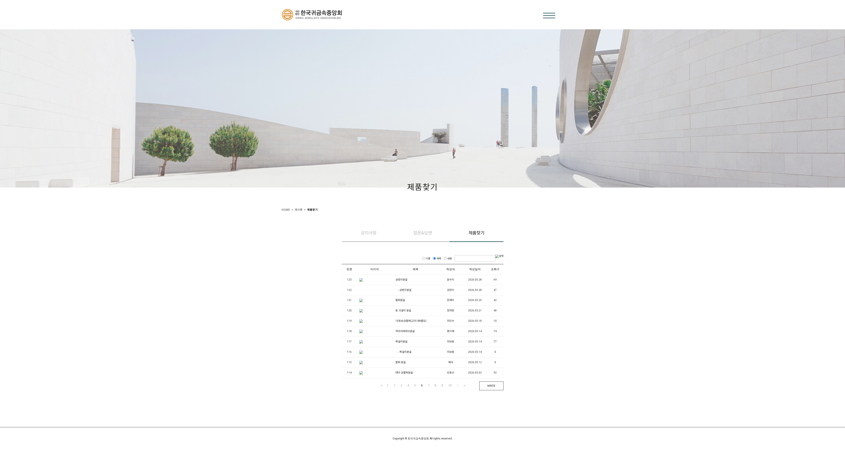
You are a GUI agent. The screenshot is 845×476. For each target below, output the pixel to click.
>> (464, 385)
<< (381, 385)
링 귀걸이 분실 (403, 311)
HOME (286, 210)
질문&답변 (422, 233)
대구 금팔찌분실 (404, 373)
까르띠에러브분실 (405, 331)
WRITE (491, 386)
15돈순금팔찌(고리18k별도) (410, 321)
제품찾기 (312, 210)
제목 (439, 258)
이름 (428, 258)
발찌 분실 (400, 362)
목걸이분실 (401, 342)
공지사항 (369, 233)
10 (450, 385)
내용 (449, 258)
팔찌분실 (400, 300)
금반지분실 (401, 280)
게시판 (299, 210)
